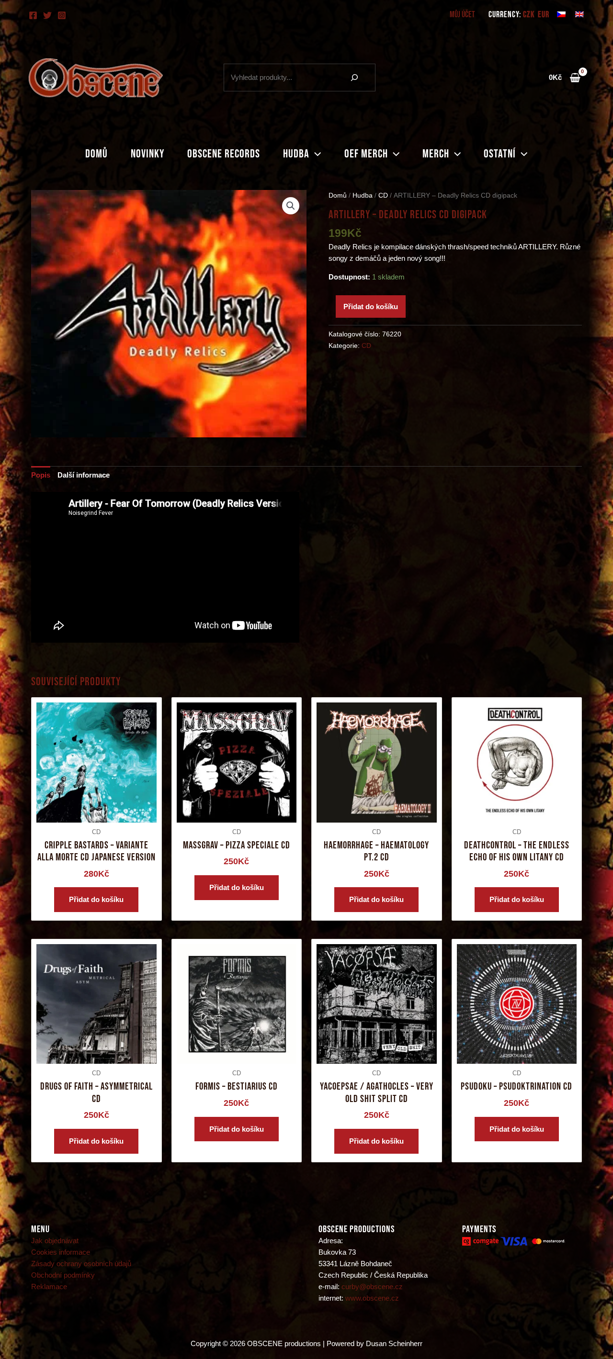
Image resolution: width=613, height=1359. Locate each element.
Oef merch (366, 154)
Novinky (147, 154)
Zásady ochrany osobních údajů (81, 1263)
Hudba (296, 154)
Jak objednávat (55, 1240)
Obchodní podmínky (63, 1275)
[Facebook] (33, 15)
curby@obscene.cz (372, 1286)
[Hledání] (354, 77)
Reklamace (49, 1286)
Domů (96, 154)
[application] (315, 154)
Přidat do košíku (370, 306)
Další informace (83, 475)
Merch (435, 154)
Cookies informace (60, 1252)
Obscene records (223, 154)
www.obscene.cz (372, 1298)
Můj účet (462, 15)
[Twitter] (47, 15)
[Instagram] (61, 15)
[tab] (40, 475)
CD (383, 195)
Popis (40, 475)
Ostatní (500, 154)
